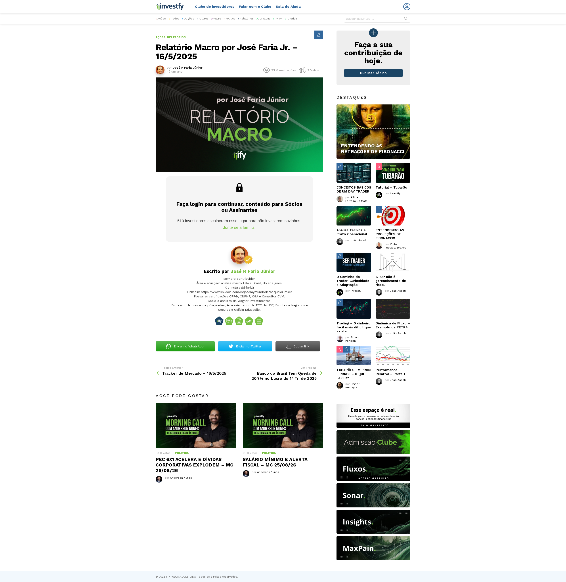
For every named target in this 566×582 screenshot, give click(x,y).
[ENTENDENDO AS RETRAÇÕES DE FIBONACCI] (373, 131)
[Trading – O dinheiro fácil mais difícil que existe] (354, 308)
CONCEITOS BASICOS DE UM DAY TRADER (354, 189)
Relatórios (246, 18)
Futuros (202, 18)
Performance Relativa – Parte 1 (390, 372)
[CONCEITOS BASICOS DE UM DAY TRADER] (354, 173)
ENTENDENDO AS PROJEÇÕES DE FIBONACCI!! (390, 234)
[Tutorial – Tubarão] (393, 173)
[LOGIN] (406, 6)
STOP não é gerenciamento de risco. (391, 281)
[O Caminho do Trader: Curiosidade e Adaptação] (354, 262)
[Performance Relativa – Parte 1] (393, 355)
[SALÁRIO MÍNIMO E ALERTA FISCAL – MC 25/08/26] (283, 425)
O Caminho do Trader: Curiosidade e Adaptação (353, 281)
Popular (379, 166)
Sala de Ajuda (288, 6)
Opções (188, 18)
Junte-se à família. (239, 227)
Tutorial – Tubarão (391, 187)
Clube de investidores (214, 6)
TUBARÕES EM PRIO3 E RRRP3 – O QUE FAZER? (354, 374)
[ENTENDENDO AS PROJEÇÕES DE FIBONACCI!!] (393, 215)
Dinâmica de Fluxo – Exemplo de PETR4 (393, 325)
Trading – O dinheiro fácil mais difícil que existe (354, 327)
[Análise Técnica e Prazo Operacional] (354, 215)
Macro (216, 18)
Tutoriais (291, 18)
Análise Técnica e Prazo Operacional (352, 232)
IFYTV (277, 18)
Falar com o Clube (255, 6)
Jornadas (263, 18)
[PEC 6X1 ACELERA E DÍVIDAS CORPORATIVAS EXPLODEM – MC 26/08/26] (196, 425)
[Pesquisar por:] (377, 19)
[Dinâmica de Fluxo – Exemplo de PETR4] (393, 308)
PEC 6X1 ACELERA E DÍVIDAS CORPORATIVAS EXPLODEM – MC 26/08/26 (194, 465)
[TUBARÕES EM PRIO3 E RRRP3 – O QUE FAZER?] (354, 355)
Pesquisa (406, 19)
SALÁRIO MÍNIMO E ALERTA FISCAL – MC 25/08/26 (275, 462)
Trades (173, 18)
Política (229, 18)
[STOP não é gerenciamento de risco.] (393, 262)
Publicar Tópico (373, 73)
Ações (161, 18)
